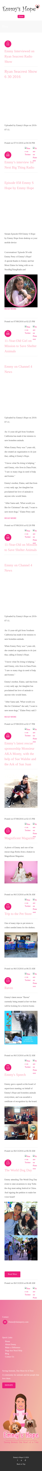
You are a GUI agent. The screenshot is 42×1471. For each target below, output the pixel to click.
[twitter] (17, 1460)
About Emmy (10, 1344)
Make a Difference (12, 1347)
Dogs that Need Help (13, 1350)
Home (7, 1341)
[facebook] (21, 1460)
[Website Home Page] (21, 8)
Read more (12, 1274)
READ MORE (10, 309)
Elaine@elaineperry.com (18, 1322)
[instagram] (25, 1460)
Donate (21, 16)
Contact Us (9, 1357)
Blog (7, 1353)
